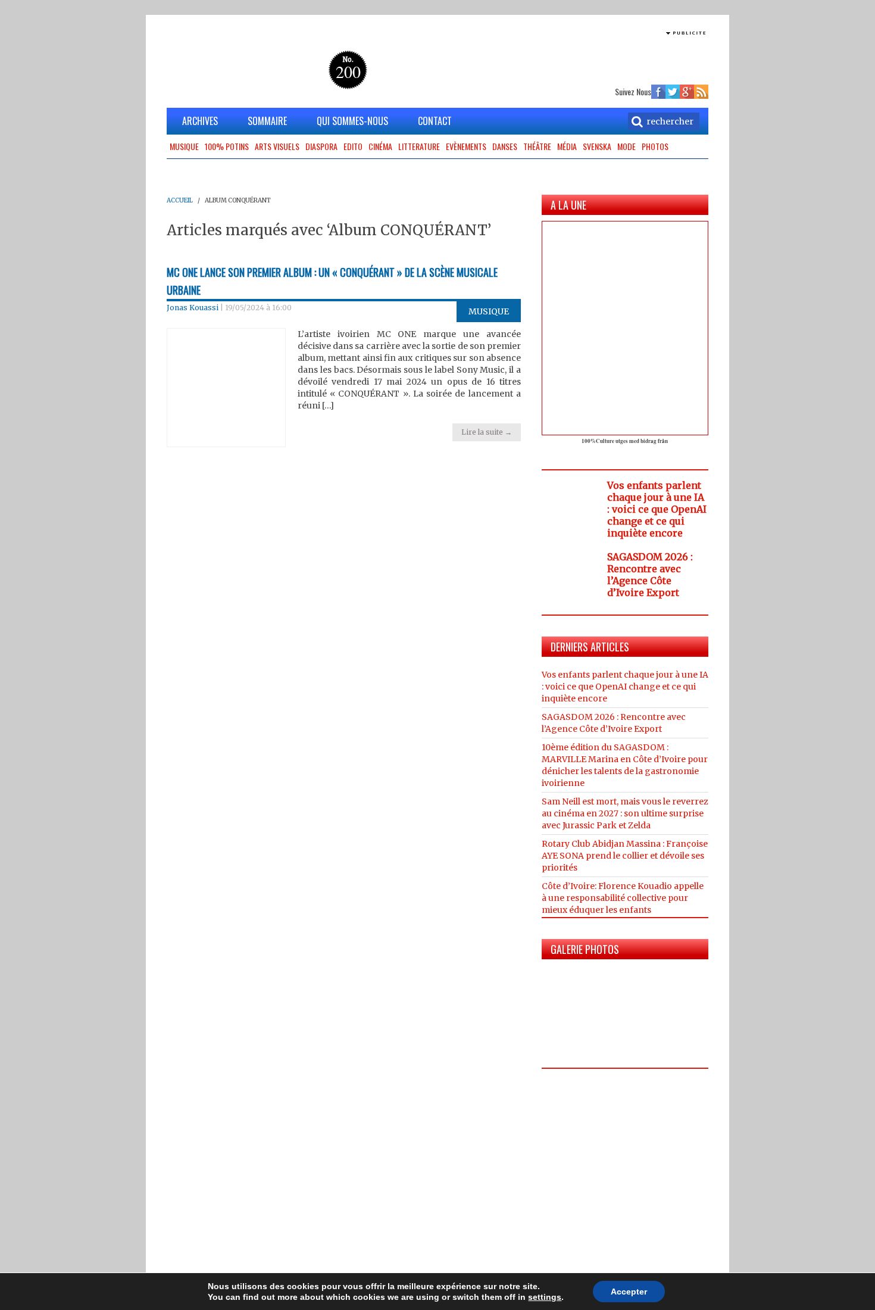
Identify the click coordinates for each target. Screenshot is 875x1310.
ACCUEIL (180, 200)
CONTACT (435, 121)
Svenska (597, 146)
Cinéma (380, 146)
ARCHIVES (200, 121)
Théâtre (537, 146)
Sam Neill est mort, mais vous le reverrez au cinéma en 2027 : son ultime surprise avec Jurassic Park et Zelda (625, 813)
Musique (184, 146)
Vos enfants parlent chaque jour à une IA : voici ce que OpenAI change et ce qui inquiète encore (657, 509)
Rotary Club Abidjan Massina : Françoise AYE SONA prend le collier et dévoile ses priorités (625, 855)
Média (567, 146)
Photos (655, 146)
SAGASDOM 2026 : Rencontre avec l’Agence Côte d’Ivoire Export (650, 574)
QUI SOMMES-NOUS (352, 121)
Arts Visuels (277, 146)
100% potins (227, 146)
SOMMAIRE (267, 121)
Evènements (466, 146)
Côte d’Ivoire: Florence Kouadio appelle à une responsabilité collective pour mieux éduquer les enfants (623, 898)
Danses (504, 146)
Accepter (629, 1291)
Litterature (419, 146)
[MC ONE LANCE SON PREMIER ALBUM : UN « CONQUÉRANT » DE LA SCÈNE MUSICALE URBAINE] (226, 387)
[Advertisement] (569, 56)
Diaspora (321, 146)
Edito (352, 146)
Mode (626, 146)
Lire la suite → (486, 432)
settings (544, 1297)
